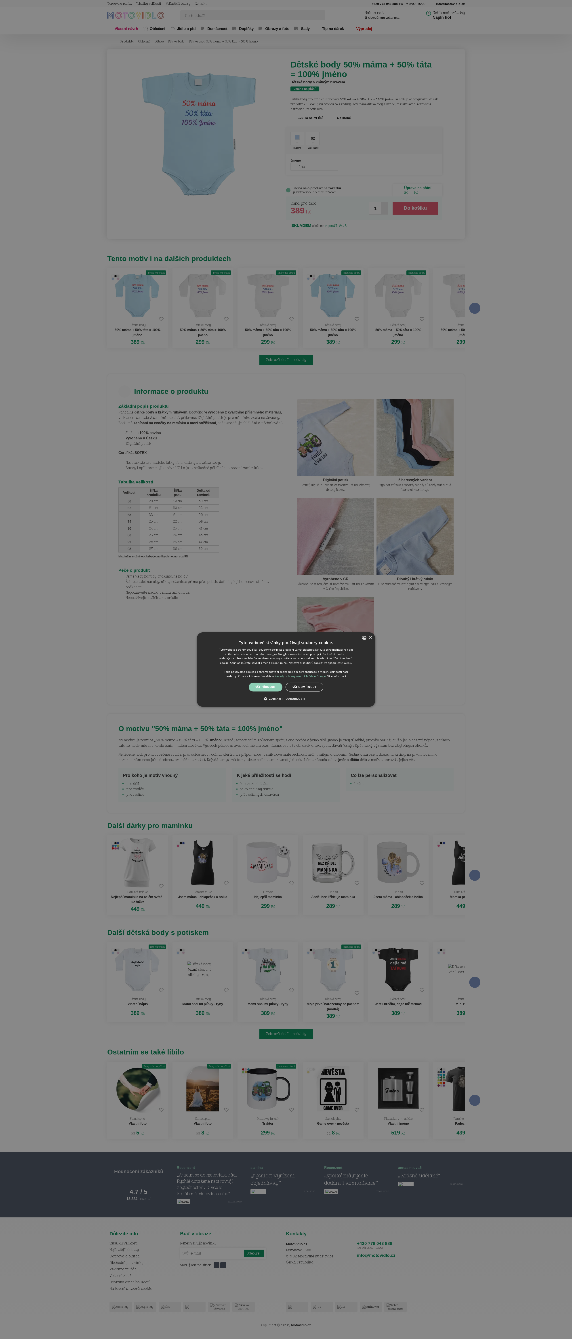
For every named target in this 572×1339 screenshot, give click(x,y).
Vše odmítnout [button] (304, 687)
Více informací (336, 676)
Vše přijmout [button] (265, 687)
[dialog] (286, 669)
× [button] (370, 637)
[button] (286, 698)
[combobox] (364, 637)
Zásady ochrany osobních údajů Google (300, 676)
